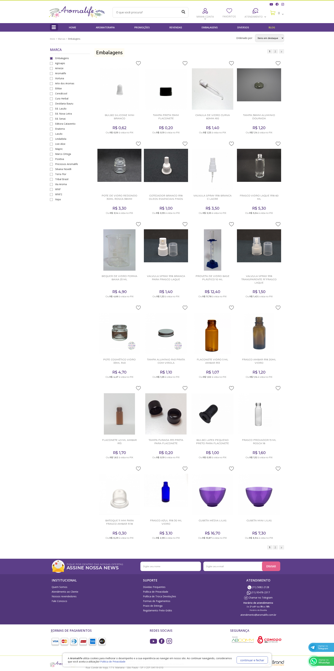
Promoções (142, 27)
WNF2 (58, 194)
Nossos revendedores (64, 596)
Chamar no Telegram (260, 597)
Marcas (61, 38)
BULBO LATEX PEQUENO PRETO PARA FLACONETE (212, 441)
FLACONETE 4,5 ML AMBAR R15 (119, 441)
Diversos (243, 27)
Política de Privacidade (155, 591)
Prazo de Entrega (152, 605)
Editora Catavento (65, 123)
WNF (58, 189)
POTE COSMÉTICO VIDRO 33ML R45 (119, 361)
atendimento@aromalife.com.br (258, 614)
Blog (272, 27)
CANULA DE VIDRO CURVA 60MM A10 (212, 117)
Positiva (59, 159)
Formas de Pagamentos (156, 601)
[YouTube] (272, 4)
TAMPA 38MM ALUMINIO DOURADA (259, 117)
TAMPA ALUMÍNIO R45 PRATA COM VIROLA (166, 361)
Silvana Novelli (63, 169)
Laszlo (58, 133)
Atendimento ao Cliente (65, 591)
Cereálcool (61, 93)
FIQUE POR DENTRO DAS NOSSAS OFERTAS (95, 566)
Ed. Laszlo (60, 108)
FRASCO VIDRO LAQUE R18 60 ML (259, 197)
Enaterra (60, 128)
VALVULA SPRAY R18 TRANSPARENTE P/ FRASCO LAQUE (259, 279)
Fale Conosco (59, 601)
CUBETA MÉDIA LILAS (212, 520)
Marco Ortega (63, 154)
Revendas (175, 27)
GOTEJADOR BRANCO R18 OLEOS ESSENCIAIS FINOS (166, 197)
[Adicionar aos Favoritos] (138, 63)
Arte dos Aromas (64, 83)
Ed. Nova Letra (63, 113)
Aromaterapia (105, 27)
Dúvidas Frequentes (154, 587)
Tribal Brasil (61, 179)
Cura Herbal (61, 98)
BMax (58, 88)
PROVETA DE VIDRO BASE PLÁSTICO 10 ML (212, 277)
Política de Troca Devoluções (159, 596)
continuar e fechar (252, 660)
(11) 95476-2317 (260, 592)
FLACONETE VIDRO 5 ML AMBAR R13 (212, 361)
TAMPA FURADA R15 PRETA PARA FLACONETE (166, 441)
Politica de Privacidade (112, 661)
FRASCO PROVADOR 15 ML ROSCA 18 (259, 441)
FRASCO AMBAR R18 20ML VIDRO (259, 361)
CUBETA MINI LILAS (259, 520)
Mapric (59, 149)
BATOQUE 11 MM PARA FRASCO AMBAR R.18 (119, 522)
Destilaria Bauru (64, 103)
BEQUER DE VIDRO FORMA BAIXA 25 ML (119, 277)
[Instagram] (283, 4)
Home (72, 27)
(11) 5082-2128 (260, 587)
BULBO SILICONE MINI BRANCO (119, 117)
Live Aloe (60, 143)
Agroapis (60, 63)
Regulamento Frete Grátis (157, 610)
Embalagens (210, 27)
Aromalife (60, 73)
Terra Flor (60, 174)
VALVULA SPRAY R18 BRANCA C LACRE (212, 197)
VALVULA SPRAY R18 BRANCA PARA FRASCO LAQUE (166, 277)
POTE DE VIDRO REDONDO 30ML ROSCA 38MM (119, 197)
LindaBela (60, 138)
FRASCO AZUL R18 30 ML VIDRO (166, 522)
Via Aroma (61, 184)
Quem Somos (59, 587)
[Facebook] (277, 4)
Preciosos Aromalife (66, 164)
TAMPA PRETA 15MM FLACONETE (166, 117)
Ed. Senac (60, 118)
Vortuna (59, 78)
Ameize (59, 68)
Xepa (58, 199)
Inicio (52, 38)
